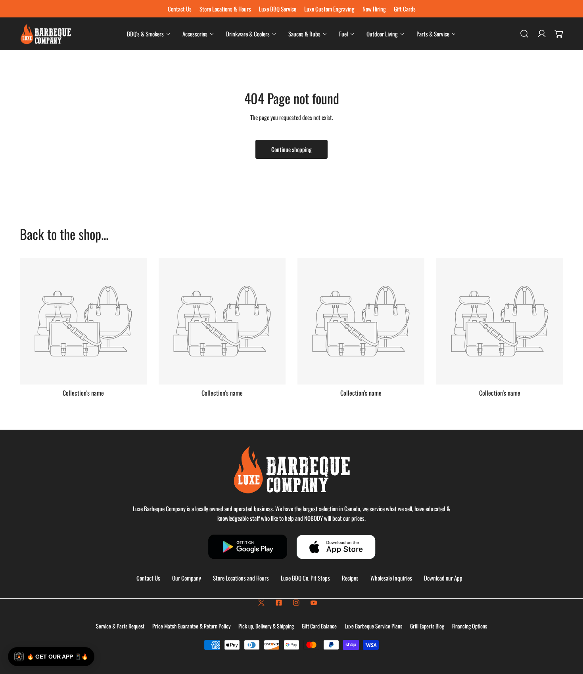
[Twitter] (261, 603)
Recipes (350, 577)
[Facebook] (279, 603)
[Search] (524, 33)
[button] (559, 33)
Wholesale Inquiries (391, 577)
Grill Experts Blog (427, 626)
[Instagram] (296, 603)
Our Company (186, 577)
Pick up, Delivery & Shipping (266, 626)
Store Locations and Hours (241, 577)
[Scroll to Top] (569, 632)
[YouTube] (313, 603)
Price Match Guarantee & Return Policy (191, 626)
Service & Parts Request (120, 626)
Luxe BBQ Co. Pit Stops (305, 577)
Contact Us (148, 577)
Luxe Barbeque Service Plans (373, 626)
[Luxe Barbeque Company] (45, 33)
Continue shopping (291, 149)
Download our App (443, 577)
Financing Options (469, 626)
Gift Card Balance (319, 626)
